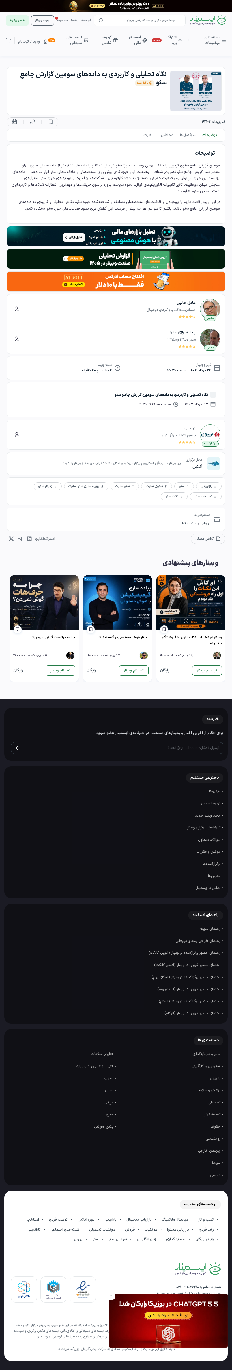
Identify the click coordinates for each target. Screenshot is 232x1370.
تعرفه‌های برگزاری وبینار (204, 827)
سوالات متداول (210, 840)
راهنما (75, 20)
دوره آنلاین (87, 1220)
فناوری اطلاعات (102, 1054)
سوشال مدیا (118, 1239)
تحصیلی (215, 1102)
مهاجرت (108, 1090)
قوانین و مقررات (209, 852)
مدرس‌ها (215, 876)
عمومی (216, 1175)
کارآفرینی (35, 1229)
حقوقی (216, 1127)
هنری (110, 1114)
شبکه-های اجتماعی (65, 1229)
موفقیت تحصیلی (102, 1229)
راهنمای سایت (211, 929)
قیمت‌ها (86, 20)
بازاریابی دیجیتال (139, 1220)
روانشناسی (214, 1139)
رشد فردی (207, 1229)
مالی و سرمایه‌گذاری (207, 1054)
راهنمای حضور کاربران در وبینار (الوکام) (193, 1013)
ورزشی (109, 1102)
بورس (78, 1239)
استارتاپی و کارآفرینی (207, 1066)
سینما (217, 1163)
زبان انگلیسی (147, 1239)
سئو (96, 1239)
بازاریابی (205, 523)
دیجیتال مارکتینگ (175, 1220)
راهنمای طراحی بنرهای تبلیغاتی (198, 941)
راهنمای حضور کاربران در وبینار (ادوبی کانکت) (188, 965)
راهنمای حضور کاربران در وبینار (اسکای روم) (189, 989)
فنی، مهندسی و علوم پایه (95, 1066)
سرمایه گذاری (176, 1239)
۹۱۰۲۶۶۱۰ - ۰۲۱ (187, 1287)
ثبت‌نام (23, 42)
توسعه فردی (212, 1114)
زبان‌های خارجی (210, 1151)
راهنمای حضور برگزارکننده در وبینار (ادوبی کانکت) (185, 953)
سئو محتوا (189, 523)
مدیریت (108, 1078)
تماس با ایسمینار (209, 888)
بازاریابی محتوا (178, 1229)
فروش (130, 1229)
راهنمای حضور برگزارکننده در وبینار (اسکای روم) (187, 977)
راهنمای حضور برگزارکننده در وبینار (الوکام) (190, 1001)
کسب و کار (206, 1220)
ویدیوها (215, 791)
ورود (36, 42)
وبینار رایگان (205, 1239)
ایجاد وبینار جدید (208, 816)
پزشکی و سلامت (209, 1090)
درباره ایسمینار (211, 803)
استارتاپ (33, 1220)
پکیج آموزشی (104, 1127)
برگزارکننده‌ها (212, 864)
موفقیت (151, 1229)
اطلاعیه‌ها (62, 20)
